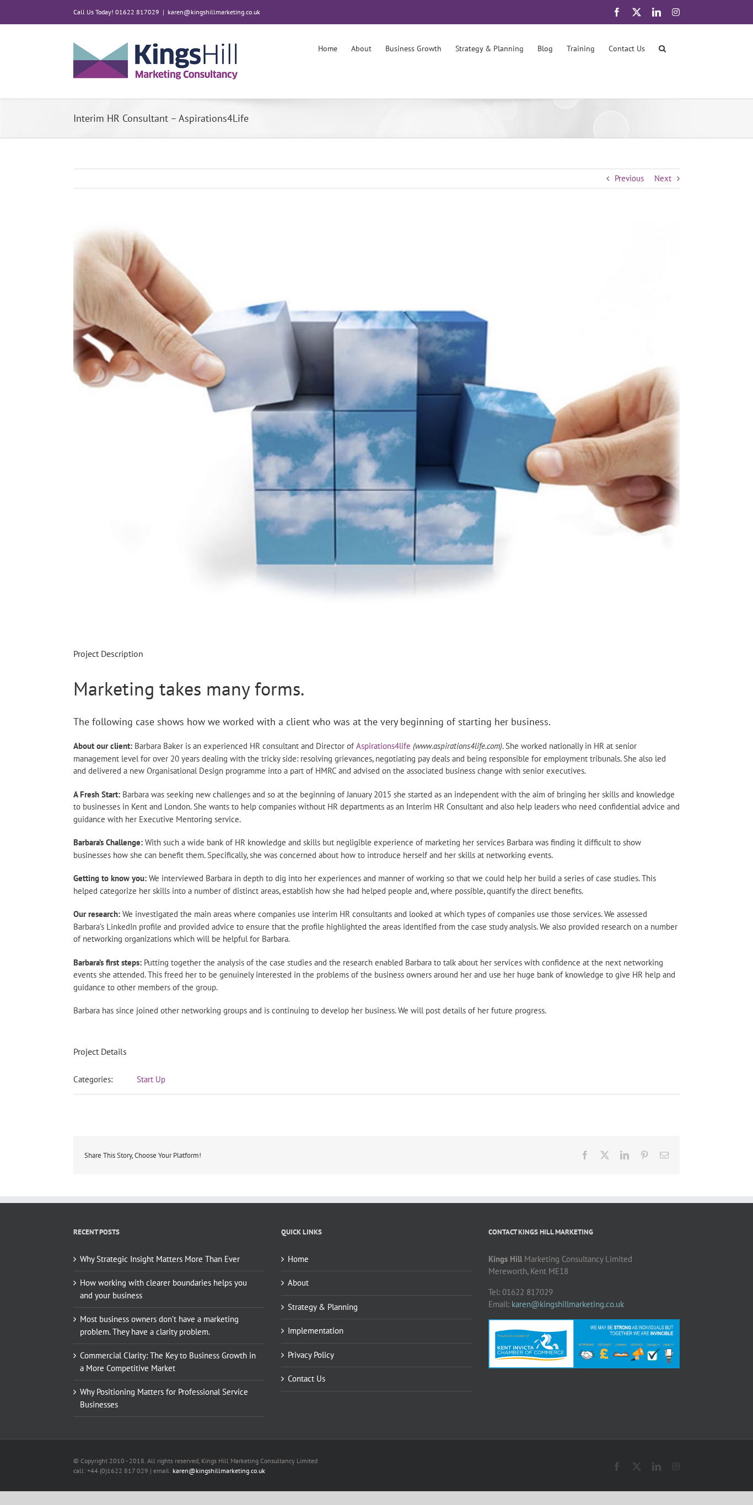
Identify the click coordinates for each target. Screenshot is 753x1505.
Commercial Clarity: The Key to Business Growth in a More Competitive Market (168, 1361)
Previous (629, 178)
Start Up (151, 1079)
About (298, 1282)
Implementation (315, 1330)
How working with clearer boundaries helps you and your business (163, 1289)
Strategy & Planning (323, 1307)
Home (298, 1259)
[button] (662, 48)
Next (662, 178)
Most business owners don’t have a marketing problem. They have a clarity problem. (159, 1325)
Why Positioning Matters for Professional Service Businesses (164, 1398)
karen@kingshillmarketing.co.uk (214, 12)
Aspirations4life (383, 746)
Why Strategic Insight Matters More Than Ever (160, 1259)
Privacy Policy (311, 1355)
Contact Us (306, 1378)
